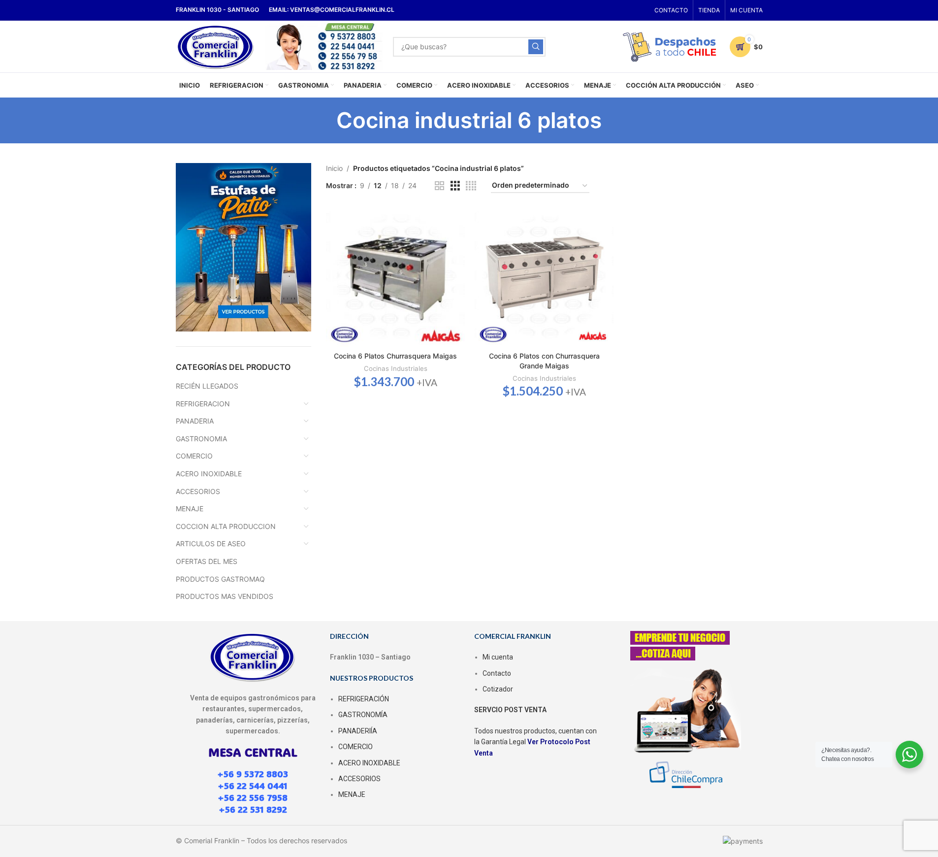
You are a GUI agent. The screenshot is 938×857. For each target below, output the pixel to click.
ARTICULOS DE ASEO (211, 543)
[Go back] (324, 120)
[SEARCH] (535, 46)
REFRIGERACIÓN (363, 699)
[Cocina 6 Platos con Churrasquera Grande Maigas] (544, 277)
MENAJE (189, 508)
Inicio (334, 168)
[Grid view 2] (439, 186)
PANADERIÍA (357, 731)
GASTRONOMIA (201, 438)
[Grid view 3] (455, 186)
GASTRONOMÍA (363, 715)
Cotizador (498, 689)
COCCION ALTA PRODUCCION (226, 526)
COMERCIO (194, 456)
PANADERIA (195, 421)
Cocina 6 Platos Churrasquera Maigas (395, 356)
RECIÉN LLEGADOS (207, 386)
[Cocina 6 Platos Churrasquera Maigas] (395, 277)
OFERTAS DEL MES (206, 561)
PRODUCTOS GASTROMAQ (220, 579)
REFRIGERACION (203, 403)
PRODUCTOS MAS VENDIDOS (224, 596)
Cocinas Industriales (395, 368)
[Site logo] (216, 45)
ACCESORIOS (198, 491)
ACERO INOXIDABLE (209, 473)
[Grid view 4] (471, 186)
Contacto (497, 673)
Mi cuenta (498, 657)
